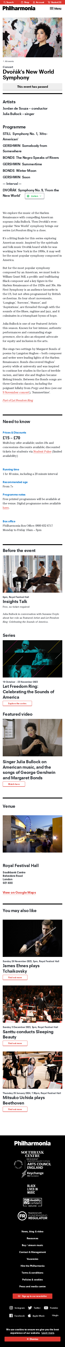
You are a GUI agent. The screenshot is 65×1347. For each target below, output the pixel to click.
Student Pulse (42, 451)
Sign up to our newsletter (34, 1296)
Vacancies (32, 1259)
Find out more (15, 977)
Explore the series (17, 703)
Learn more (48, 1333)
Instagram (20, 1307)
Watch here (14, 784)
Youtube (54, 1307)
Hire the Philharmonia (33, 1265)
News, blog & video (32, 1231)
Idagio (55, 1315)
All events (9, 61)
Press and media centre (32, 1286)
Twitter (37, 1307)
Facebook (19, 1315)
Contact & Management (32, 1252)
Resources (32, 1238)
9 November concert (16, 392)
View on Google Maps (19, 893)
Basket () (56, 2)
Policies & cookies (32, 1279)
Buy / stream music (32, 1245)
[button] (32, 673)
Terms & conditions (32, 1272)
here (6, 508)
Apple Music (38, 1315)
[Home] (19, 8)
